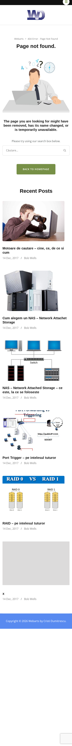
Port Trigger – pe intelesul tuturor (29, 458)
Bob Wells (30, 258)
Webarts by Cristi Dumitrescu (47, 621)
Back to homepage (36, 169)
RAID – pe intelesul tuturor (24, 523)
